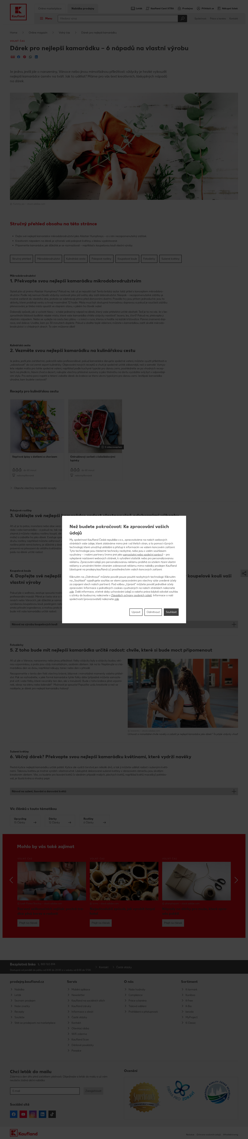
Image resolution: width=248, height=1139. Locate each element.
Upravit (136, 612)
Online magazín (38, 32)
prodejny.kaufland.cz (27, 981)
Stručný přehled (21, 258)
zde (72, 591)
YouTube (23, 1114)
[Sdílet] (13, 57)
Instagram (33, 1114)
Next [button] (236, 880)
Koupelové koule (127, 258)
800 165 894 (48, 964)
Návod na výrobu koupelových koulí (34, 624)
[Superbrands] (144, 1098)
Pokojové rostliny (101, 258)
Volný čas (64, 32)
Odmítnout (153, 612)
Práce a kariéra (218, 18)
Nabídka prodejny (83, 8)
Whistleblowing (230, 1134)
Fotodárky (149, 258)
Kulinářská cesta (75, 258)
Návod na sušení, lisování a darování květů (39, 791)
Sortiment (189, 981)
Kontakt (233, 18)
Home (13, 32)
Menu (48, 18)
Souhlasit (171, 612)
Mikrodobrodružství (48, 258)
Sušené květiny (170, 258)
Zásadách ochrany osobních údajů (131, 595)
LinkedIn (42, 1114)
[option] (37, 440)
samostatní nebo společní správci (142, 554)
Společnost (200, 18)
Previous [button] (12, 880)
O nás (129, 981)
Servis (72, 981)
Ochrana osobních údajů (209, 1134)
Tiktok (52, 1114)
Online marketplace (50, 8)
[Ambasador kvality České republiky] (217, 1098)
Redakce (190, 1134)
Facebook (13, 1114)
